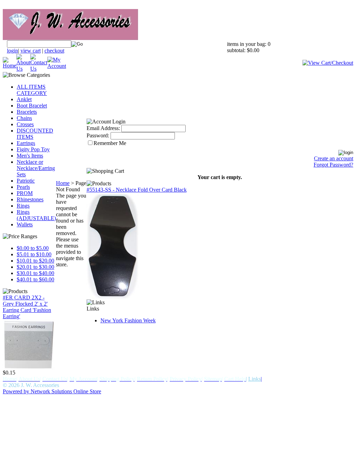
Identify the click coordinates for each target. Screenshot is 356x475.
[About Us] (23, 69)
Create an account (333, 158)
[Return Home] (9, 66)
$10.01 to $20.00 (35, 261)
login (12, 51)
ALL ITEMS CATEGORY (32, 90)
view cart (31, 51)
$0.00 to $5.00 (33, 248)
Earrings (26, 143)
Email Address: (103, 128)
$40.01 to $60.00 (35, 279)
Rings (23, 206)
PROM (25, 193)
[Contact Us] (38, 69)
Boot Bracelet (32, 105)
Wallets (25, 224)
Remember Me (110, 143)
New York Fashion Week (128, 320)
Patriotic (26, 181)
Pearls (23, 187)
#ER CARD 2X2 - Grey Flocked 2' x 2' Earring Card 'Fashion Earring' (27, 307)
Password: (98, 135)
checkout (54, 51)
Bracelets (27, 112)
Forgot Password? (333, 165)
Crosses (25, 124)
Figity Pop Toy (33, 149)
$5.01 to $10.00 (34, 254)
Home (63, 183)
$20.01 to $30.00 (35, 267)
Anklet (24, 99)
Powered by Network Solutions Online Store (52, 391)
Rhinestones (30, 199)
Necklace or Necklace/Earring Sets (36, 168)
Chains (24, 118)
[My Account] (56, 66)
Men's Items (30, 156)
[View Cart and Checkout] (327, 63)
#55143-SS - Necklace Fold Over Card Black (137, 190)
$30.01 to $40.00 (35, 273)
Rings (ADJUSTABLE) (36, 215)
